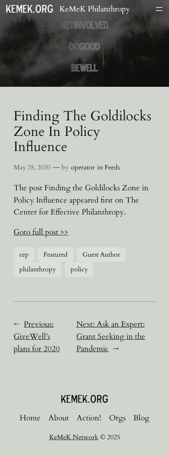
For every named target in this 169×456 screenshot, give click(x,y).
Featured (55, 254)
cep (24, 254)
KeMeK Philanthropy (94, 9)
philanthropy (37, 269)
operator (83, 167)
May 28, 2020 (32, 167)
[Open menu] (159, 9)
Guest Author (101, 254)
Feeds (112, 167)
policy (79, 269)
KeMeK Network (73, 437)
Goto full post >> (41, 232)
